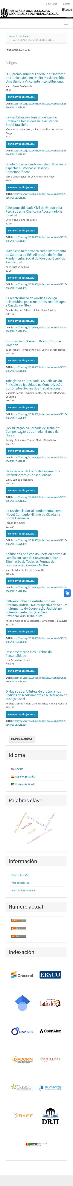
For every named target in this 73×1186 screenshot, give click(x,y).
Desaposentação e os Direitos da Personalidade (29, 654)
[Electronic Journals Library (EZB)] (36, 1144)
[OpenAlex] (50, 1032)
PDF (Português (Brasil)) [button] (21, 97)
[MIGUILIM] (50, 1060)
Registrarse (51, 3)
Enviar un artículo (21, 738)
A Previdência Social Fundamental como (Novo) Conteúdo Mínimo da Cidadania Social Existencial (34, 514)
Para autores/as (20, 882)
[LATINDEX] (50, 1003)
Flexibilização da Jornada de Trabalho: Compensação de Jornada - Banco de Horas (33, 432)
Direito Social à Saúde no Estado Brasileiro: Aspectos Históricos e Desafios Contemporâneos (36, 168)
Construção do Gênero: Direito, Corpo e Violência (33, 343)
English (19, 768)
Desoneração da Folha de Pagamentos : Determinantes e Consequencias (33, 473)
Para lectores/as (20, 875)
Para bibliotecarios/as (23, 890)
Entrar (66, 3)
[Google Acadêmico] (22, 1003)
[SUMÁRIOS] (50, 1088)
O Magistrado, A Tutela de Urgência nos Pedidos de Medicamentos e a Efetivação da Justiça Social (36, 695)
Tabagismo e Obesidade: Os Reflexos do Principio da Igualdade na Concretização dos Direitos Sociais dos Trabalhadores (34, 384)
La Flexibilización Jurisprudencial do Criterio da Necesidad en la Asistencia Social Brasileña (32, 121)
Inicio (12, 36)
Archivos (24, 36)
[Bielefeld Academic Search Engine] (22, 1116)
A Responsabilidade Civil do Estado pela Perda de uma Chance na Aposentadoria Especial (34, 211)
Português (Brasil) (25, 784)
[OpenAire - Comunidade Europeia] (22, 1032)
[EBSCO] (50, 975)
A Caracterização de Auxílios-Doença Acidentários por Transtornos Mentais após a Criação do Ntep (36, 302)
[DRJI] (50, 1116)
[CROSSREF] (22, 975)
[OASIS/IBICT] (22, 1088)
